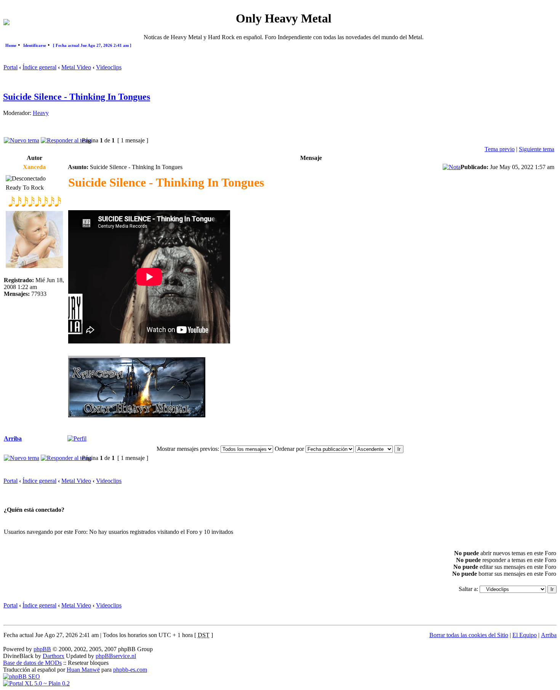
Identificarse (34, 45)
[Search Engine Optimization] (21, 676)
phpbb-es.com (130, 669)
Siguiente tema (536, 149)
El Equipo (524, 635)
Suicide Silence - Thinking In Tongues (76, 97)
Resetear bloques (88, 663)
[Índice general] (6, 23)
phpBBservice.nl (116, 656)
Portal (10, 67)
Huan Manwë (83, 669)
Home (10, 45)
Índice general (39, 67)
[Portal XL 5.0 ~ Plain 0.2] (36, 683)
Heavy (41, 113)
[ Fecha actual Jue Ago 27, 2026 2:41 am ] (92, 45)
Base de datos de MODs (32, 663)
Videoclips (109, 67)
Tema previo (500, 149)
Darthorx (53, 656)
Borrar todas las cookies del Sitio (468, 635)
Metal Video (76, 67)
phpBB (42, 649)
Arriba (13, 438)
